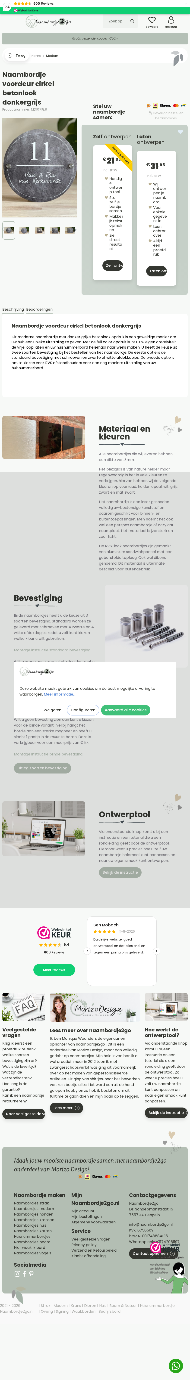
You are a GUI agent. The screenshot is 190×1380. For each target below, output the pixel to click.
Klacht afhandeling (88, 1256)
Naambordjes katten (33, 1231)
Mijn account (83, 1211)
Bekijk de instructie (120, 872)
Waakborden (83, 1311)
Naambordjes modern (34, 1209)
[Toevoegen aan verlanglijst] (180, 131)
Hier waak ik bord (29, 1247)
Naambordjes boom (32, 1242)
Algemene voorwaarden (93, 1222)
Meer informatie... (59, 694)
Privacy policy (84, 1245)
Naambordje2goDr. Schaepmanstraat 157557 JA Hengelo (151, 1209)
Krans (75, 1305)
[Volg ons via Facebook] (24, 1273)
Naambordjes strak (31, 1203)
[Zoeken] (132, 21)
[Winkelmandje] (184, 18)
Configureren (83, 710)
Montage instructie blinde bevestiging (48, 754)
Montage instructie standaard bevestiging (52, 650)
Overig (46, 1311)
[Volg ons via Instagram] (17, 1273)
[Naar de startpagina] (48, 21)
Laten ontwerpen (158, 271)
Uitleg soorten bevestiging (42, 768)
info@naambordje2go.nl (151, 1224)
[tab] (13, 309)
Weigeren (52, 710)
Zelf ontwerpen (114, 265)
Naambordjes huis (30, 1225)
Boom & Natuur (122, 1305)
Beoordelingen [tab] (39, 309)
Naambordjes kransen (34, 1220)
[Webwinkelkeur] (168, 1267)
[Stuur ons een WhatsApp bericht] (176, 1366)
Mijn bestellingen (86, 1216)
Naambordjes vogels (32, 1253)
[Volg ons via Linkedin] (31, 1273)
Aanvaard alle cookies (126, 710)
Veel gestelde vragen (90, 1239)
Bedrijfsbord (109, 1311)
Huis (102, 1305)
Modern (60, 1305)
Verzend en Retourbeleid (94, 1250)
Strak (45, 1305)
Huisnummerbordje (157, 1305)
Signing (62, 1311)
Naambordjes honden (33, 1214)
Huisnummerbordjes (32, 1236)
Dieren (89, 1305)
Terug (20, 55)
